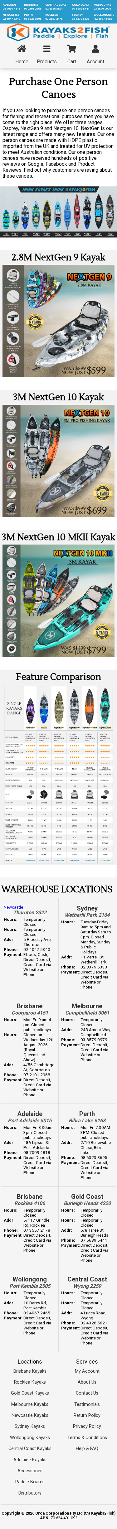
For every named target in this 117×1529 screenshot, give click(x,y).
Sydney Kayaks (30, 1426)
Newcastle (13, 907)
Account (95, 62)
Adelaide (29, 1114)
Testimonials (87, 1404)
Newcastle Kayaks (30, 1415)
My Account (87, 1371)
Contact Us (87, 1393)
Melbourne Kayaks (29, 1404)
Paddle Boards (30, 1482)
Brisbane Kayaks (29, 1371)
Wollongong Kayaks (30, 1437)
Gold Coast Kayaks (30, 1393)
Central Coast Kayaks (29, 1448)
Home (21, 62)
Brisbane (29, 1006)
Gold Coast (87, 1196)
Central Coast (87, 1279)
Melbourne (87, 1006)
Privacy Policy (87, 1426)
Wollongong (29, 1279)
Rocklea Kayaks (30, 1382)
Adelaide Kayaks (29, 1460)
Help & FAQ (87, 1448)
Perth (87, 1114)
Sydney (87, 908)
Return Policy (87, 1415)
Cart (71, 62)
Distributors (29, 1493)
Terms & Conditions (87, 1437)
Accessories (29, 1471)
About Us (87, 1382)
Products (47, 62)
